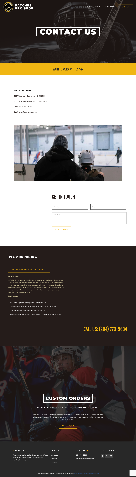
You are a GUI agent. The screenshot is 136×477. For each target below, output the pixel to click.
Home (88, 7)
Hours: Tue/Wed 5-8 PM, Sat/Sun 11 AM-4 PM (31, 101)
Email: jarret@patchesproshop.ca (25, 112)
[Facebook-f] (102, 456)
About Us (97, 7)
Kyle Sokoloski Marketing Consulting (86, 474)
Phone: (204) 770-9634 (23, 107)
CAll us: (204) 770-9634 (105, 329)
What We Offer (109, 7)
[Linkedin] (111, 456)
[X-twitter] (107, 456)
